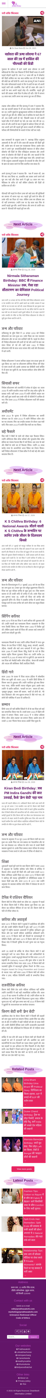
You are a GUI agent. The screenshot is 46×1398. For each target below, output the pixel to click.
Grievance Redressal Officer (23, 1315)
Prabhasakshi (24, 1349)
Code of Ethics (23, 1318)
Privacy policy (24, 1381)
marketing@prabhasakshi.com (23, 1312)
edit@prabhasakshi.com (23, 1309)
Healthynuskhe (24, 1361)
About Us (24, 1378)
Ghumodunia (24, 1364)
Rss (24, 1384)
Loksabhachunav (24, 1352)
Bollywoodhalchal (24, 1367)
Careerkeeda (24, 1358)
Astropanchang (24, 1355)
